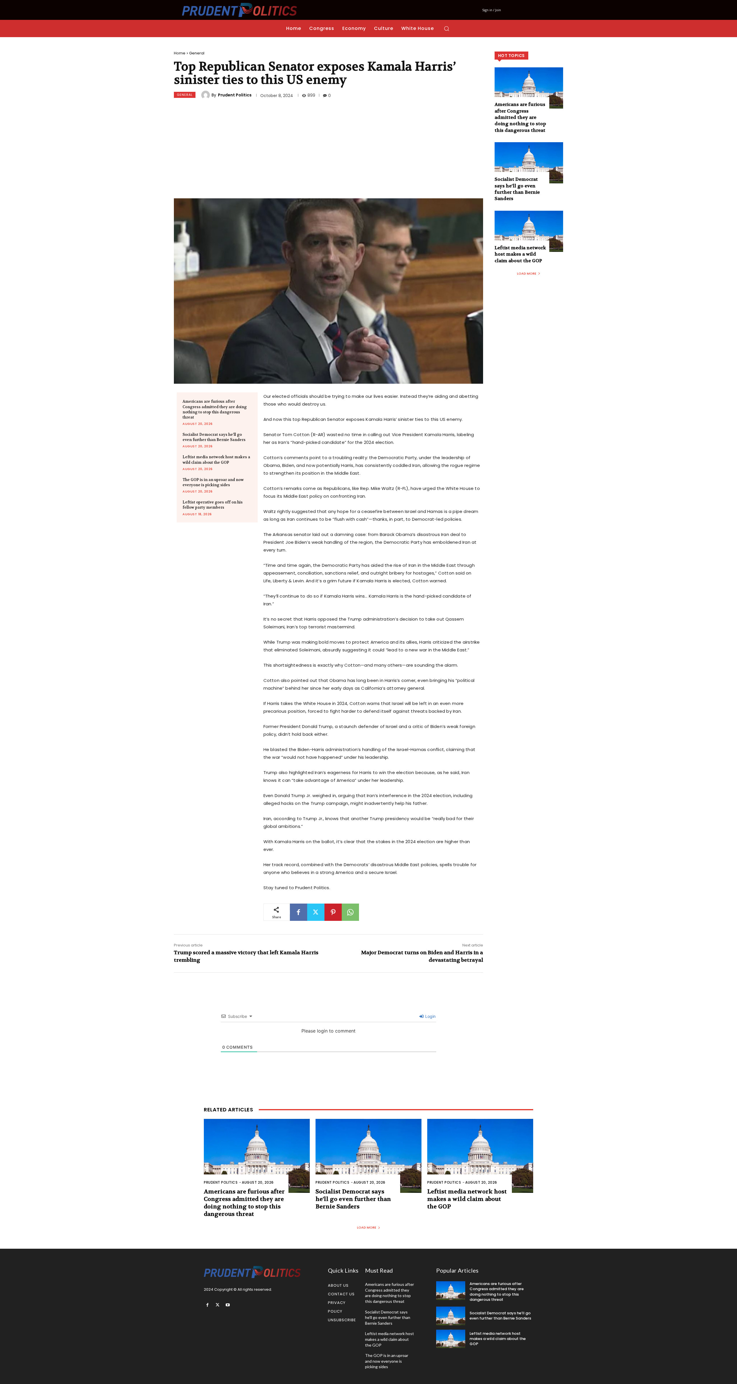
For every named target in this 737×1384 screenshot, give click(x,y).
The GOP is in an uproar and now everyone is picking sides (213, 482)
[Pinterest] (333, 912)
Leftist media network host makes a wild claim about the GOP (216, 460)
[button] (446, 28)
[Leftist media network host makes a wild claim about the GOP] (529, 231)
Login (430, 1016)
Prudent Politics (235, 95)
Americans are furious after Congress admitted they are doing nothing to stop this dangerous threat (215, 409)
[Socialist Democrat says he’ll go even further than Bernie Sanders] (529, 162)
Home (179, 53)
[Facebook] (298, 912)
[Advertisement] (328, 149)
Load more (526, 273)
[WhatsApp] (350, 912)
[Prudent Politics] (206, 95)
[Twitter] (315, 912)
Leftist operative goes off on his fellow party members (213, 505)
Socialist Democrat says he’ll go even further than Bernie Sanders (214, 437)
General (196, 53)
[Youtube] (227, 1305)
